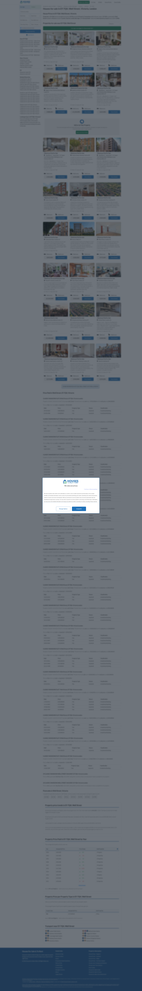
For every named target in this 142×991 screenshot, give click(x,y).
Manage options (63, 508)
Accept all (79, 508)
